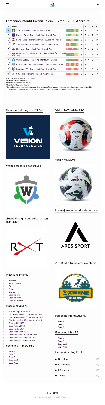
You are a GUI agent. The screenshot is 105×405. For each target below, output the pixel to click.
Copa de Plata (15, 297)
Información (64, 370)
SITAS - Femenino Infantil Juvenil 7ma (33, 30)
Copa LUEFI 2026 (16, 323)
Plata (11, 289)
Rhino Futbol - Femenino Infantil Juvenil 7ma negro (38, 40)
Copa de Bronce (16, 300)
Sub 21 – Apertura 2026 (19, 311)
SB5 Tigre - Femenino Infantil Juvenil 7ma (34, 74)
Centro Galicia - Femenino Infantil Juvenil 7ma (36, 60)
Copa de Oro (14, 295)
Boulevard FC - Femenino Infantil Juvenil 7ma (36, 69)
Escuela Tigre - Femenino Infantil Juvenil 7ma (36, 35)
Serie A (12, 351)
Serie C (12, 357)
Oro (10, 286)
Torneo (61, 375)
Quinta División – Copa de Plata (23, 340)
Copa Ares (13, 363)
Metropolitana (15, 283)
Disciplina (63, 359)
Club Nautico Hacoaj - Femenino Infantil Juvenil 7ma (39, 64)
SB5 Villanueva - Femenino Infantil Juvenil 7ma (37, 44)
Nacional (12, 280)
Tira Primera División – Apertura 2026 (25, 314)
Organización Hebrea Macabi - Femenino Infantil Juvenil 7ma (41, 54)
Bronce (12, 292)
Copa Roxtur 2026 (16, 329)
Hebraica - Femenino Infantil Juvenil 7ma (34, 49)
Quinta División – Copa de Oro (22, 337)
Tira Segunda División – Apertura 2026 (26, 317)
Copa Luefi (13, 360)
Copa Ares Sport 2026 (18, 331)
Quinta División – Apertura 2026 (23, 334)
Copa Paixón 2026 (17, 326)
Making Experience (63, 397)
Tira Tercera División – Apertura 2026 (25, 320)
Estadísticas (64, 364)
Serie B (12, 354)
